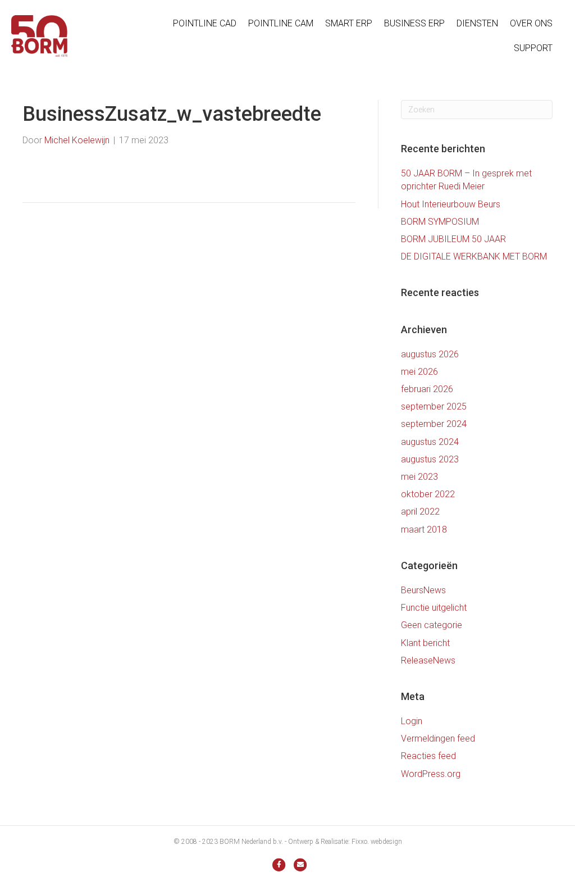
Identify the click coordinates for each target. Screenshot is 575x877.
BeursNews (423, 590)
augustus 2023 (430, 459)
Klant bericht (425, 643)
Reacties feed (428, 756)
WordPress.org (430, 774)
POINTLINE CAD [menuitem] (204, 23)
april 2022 (420, 511)
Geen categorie (431, 625)
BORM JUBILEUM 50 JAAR (453, 239)
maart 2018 (424, 529)
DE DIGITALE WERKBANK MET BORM (474, 256)
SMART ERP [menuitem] (348, 23)
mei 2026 (419, 371)
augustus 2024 (430, 442)
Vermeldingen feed (438, 738)
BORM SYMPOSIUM (440, 221)
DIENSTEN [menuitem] (477, 23)
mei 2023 (419, 476)
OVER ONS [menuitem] (531, 23)
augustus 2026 (430, 354)
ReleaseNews (428, 660)
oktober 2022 (428, 494)
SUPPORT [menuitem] (533, 48)
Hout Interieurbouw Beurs (450, 204)
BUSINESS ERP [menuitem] (414, 23)
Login (411, 721)
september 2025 (434, 406)
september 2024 (434, 424)
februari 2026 (427, 389)
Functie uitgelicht (434, 607)
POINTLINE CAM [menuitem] (280, 23)
